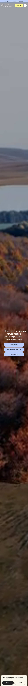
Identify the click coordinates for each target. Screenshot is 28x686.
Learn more (21, 1)
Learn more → (9, 679)
